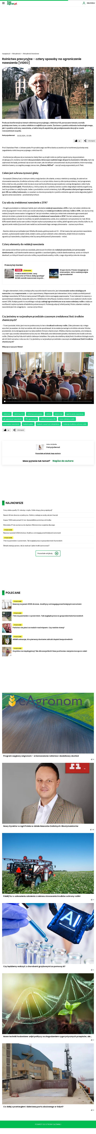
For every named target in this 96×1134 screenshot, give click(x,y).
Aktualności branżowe (31, 54)
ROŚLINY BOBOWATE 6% (48, 419)
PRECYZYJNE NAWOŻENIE (11, 424)
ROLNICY (48, 414)
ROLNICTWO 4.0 (19, 414)
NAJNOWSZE (14, 503)
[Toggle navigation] (3, 3)
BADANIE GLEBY (28, 424)
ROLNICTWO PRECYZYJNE (34, 414)
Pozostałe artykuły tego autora (48, 453)
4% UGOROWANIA (31, 419)
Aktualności (16, 54)
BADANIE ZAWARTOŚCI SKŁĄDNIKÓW (48, 424)
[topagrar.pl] (12, 3)
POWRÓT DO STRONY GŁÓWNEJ (48, 1124)
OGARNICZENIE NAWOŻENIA (74, 414)
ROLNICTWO (6, 414)
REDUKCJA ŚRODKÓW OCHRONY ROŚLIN (75, 424)
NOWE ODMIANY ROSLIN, (67, 419)
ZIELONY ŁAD (58, 414)
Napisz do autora (63, 461)
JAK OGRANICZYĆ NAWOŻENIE (12, 419)
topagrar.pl (6, 54)
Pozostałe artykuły (45, 553)
